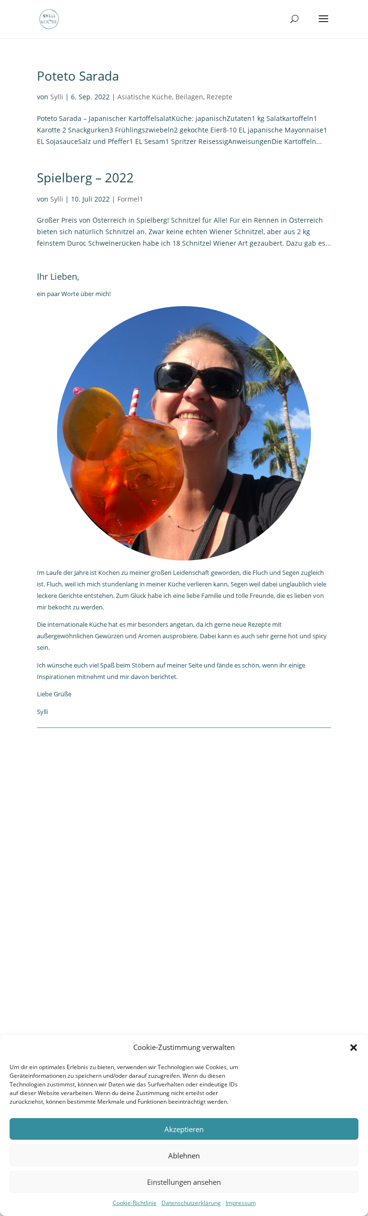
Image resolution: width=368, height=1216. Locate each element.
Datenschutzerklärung (191, 1203)
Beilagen (189, 96)
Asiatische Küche (144, 96)
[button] (353, 1047)
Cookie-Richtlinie (135, 1203)
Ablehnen (184, 1155)
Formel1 (130, 198)
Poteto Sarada (78, 75)
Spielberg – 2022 (85, 177)
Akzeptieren (184, 1129)
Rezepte (219, 96)
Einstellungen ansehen (184, 1182)
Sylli (56, 96)
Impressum (241, 1203)
